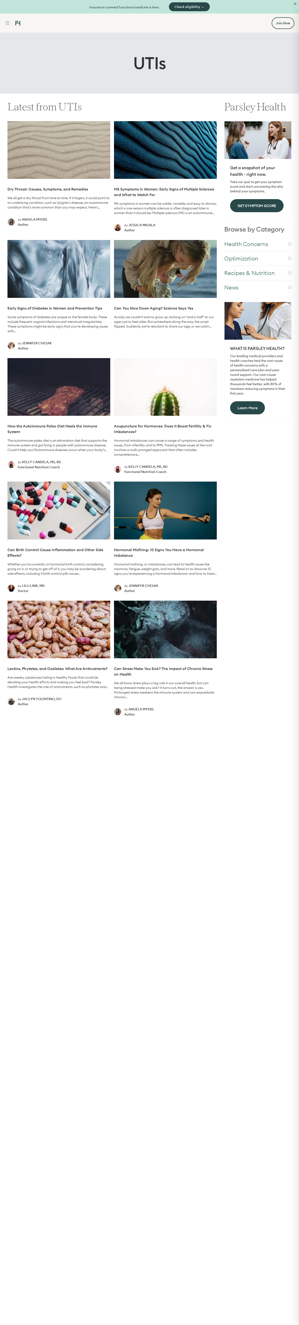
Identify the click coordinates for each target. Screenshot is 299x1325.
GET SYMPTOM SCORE (257, 205)
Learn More (247, 407)
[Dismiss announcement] (295, 4)
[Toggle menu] (7, 23)
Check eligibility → (189, 7)
